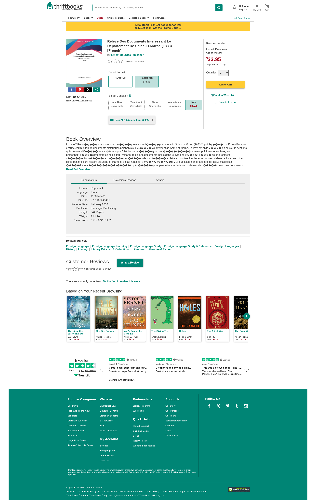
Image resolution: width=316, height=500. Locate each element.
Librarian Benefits (109, 415)
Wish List (104, 460)
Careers (169, 425)
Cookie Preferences (171, 491)
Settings (104, 445)
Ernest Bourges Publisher (127, 55)
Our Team (170, 415)
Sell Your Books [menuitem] (242, 18)
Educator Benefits (109, 410)
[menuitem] (244, 7)
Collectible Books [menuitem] (137, 17)
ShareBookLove (108, 405)
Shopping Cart (107, 450)
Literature (138, 249)
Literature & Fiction (159, 249)
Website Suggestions (144, 445)
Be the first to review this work (121, 281)
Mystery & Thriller (76, 425)
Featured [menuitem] (73, 17)
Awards (160, 180)
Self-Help (72, 415)
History (70, 249)
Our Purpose (172, 410)
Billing (136, 435)
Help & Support (141, 426)
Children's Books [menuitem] (116, 17)
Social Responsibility (176, 420)
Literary (83, 249)
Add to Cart (225, 84)
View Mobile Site (108, 430)
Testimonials (171, 435)
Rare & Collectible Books (80, 445)
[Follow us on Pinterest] (228, 406)
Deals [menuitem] (100, 17)
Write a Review (130, 262)
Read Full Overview (78, 169)
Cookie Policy (152, 491)
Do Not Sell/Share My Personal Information (120, 491)
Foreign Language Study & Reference (187, 246)
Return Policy (140, 440)
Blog (102, 425)
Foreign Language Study (145, 246)
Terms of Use (73, 491)
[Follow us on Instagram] (246, 406)
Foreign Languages (227, 246)
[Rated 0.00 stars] (115, 61)
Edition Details (89, 180)
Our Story (170, 405)
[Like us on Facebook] (209, 406)
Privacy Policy (89, 491)
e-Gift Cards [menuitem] (159, 17)
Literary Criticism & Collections (110, 249)
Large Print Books (76, 440)
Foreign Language (77, 246)
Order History (107, 455)
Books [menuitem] (87, 17)
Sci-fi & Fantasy (75, 430)
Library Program (141, 405)
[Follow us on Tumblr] (237, 406)
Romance (72, 435)
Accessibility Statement (195, 491)
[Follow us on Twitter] (218, 406)
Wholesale (138, 410)
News (168, 430)
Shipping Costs (141, 431)
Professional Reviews (124, 180)
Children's (72, 405)
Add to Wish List (224, 95)
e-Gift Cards (106, 420)
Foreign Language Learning (109, 246)
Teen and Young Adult (78, 410)
